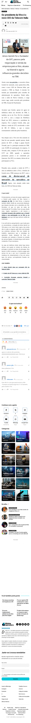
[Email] (5, 25)
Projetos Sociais (7, 462)
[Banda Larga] (22, 436)
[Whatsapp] (17, 624)
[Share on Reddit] (16, 22)
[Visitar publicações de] (3, 30)
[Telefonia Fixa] (8, 483)
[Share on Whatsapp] (11, 22)
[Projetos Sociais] (8, 460)
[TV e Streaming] (8, 495)
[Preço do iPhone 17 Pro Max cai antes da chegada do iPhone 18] (4, 510)
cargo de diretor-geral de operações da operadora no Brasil (15, 179)
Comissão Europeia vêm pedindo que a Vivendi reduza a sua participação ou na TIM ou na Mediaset (15, 215)
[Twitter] (25, 624)
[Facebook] (6, 412)
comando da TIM (7, 201)
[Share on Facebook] (5, 22)
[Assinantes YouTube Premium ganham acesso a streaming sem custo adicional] (4, 532)
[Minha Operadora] (15, 1)
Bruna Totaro (10, 291)
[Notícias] (22, 495)
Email (3, 668)
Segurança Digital (8, 473)
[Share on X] (8, 22)
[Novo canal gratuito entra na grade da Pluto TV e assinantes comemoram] (4, 525)
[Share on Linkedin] (13, 22)
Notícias (4, 11)
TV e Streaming (7, 497)
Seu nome (4, 662)
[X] (15, 412)
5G (4, 438)
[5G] (8, 436)
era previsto (13, 82)
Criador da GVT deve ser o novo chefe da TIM (16, 273)
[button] (3, 2)
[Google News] (24, 421)
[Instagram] (24, 412)
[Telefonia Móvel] (22, 483)
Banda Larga (20, 438)
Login (27, 326)
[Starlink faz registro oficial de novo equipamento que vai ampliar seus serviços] (4, 517)
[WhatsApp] (15, 421)
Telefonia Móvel (22, 485)
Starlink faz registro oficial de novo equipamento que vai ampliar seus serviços (17, 518)
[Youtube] (6, 421)
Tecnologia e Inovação (14, 514)
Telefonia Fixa (7, 485)
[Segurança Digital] (8, 471)
